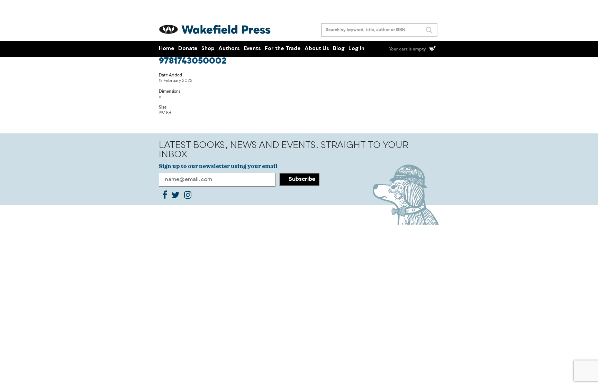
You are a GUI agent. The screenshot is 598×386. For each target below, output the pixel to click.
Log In (356, 48)
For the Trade (283, 48)
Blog (339, 48)
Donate (188, 48)
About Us (317, 48)
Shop (208, 48)
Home (166, 48)
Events (252, 48)
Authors (229, 48)
